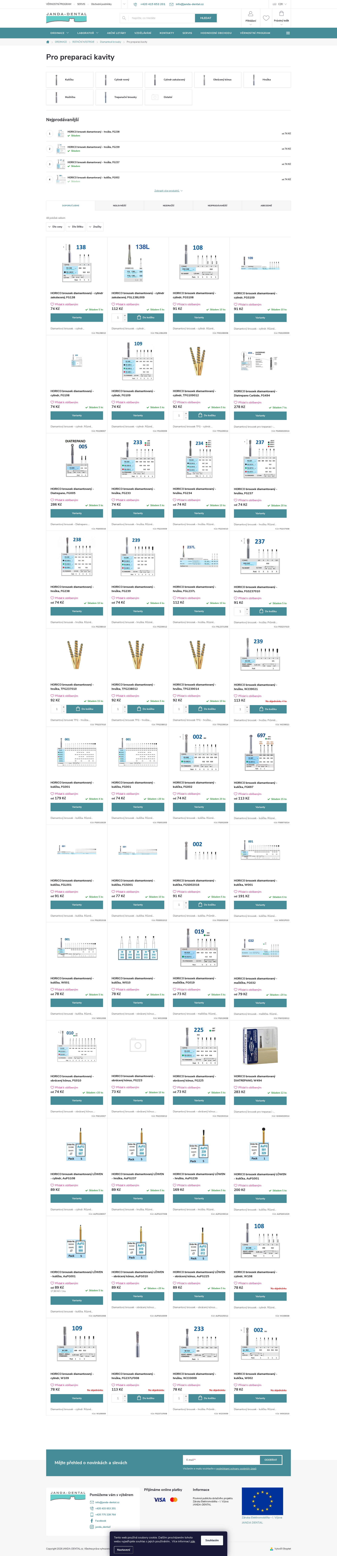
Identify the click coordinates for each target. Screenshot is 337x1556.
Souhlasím (212, 1540)
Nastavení (123, 1550)
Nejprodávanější (217, 205)
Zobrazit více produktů (167, 190)
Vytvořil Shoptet (283, 1548)
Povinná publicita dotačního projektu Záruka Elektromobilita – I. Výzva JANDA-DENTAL (213, 1501)
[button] (124, 316)
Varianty (77, 317)
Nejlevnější (119, 205)
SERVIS (81, 4)
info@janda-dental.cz (107, 1502)
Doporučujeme (70, 205)
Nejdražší (168, 205)
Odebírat (271, 1460)
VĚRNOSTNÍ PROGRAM (58, 4)
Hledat (205, 18)
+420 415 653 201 (105, 1508)
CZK (280, 4)
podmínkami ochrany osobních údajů (236, 1468)
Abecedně (266, 205)
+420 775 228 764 (105, 1514)
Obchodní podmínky (101, 4)
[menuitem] (59, 33)
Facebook (100, 1520)
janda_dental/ (103, 1527)
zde (192, 1541)
